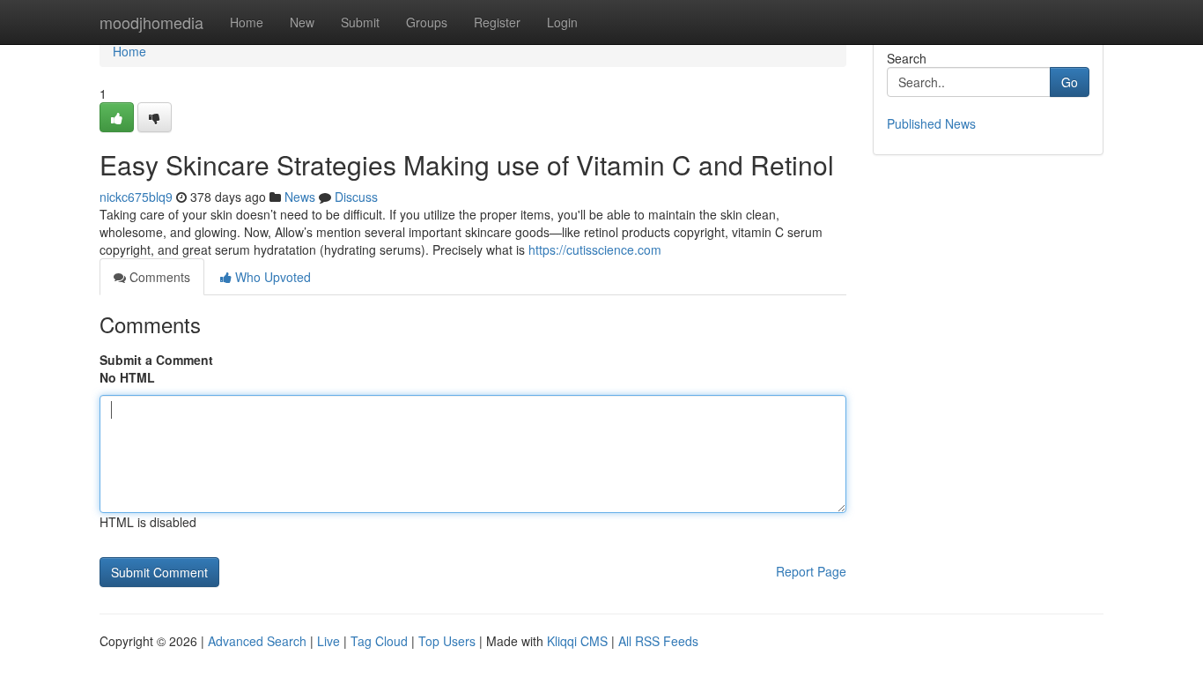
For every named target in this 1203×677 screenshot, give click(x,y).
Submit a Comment (156, 359)
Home (246, 22)
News (299, 196)
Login (562, 22)
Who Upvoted (271, 277)
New (302, 22)
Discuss (356, 196)
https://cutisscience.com (594, 249)
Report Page (811, 571)
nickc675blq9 (136, 196)
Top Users (447, 641)
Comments (158, 277)
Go (1069, 82)
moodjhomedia (151, 22)
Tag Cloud (379, 641)
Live (328, 641)
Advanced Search (257, 641)
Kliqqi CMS (577, 641)
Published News (931, 123)
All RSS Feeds (658, 641)
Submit (360, 22)
